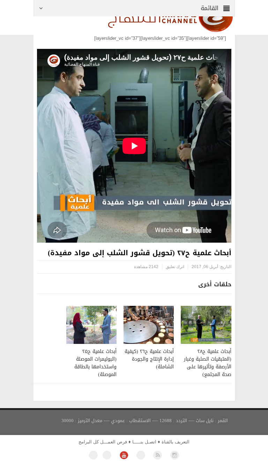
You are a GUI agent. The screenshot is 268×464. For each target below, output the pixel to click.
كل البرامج (89, 441)
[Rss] (157, 455)
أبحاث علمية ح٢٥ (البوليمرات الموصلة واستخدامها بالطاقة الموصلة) (95, 363)
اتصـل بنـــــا (144, 441)
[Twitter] (107, 455)
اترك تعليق (175, 266)
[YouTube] (123, 455)
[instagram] (174, 455)
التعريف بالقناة (175, 441)
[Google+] (140, 455)
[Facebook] (93, 455)
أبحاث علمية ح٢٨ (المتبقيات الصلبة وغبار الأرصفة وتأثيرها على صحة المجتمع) (207, 363)
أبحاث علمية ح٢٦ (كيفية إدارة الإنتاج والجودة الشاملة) (149, 359)
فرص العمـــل (113, 441)
